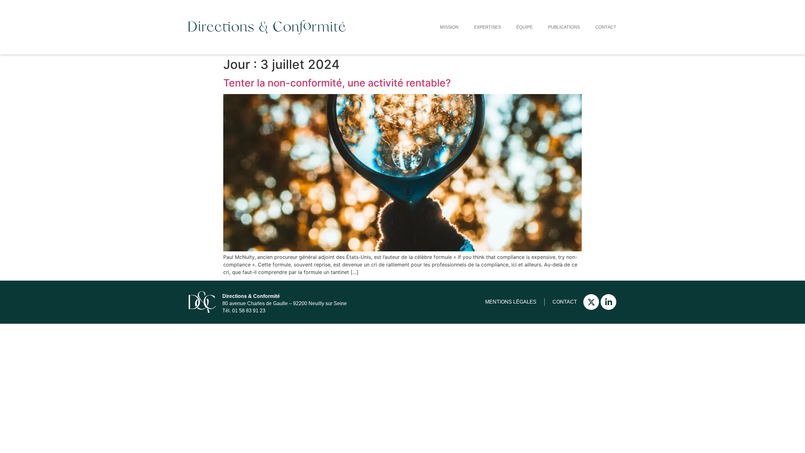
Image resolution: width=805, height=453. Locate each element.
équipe (524, 27)
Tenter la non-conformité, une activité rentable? (337, 83)
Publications (564, 27)
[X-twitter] (591, 302)
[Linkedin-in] (608, 302)
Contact (605, 27)
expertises (487, 27)
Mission (449, 27)
